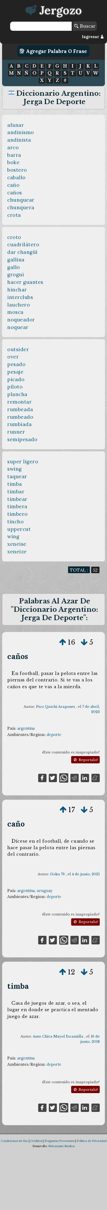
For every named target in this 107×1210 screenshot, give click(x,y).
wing (13, 536)
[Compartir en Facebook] (42, 777)
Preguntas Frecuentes (59, 1141)
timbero (17, 514)
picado (15, 379)
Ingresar (91, 36)
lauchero (18, 305)
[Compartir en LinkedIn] (85, 777)
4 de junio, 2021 (86, 874)
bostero (17, 170)
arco (13, 147)
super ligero (22, 461)
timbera (17, 506)
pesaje (15, 372)
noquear (18, 327)
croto (14, 237)
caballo (16, 177)
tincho (15, 521)
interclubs (20, 297)
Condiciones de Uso (14, 1141)
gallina (16, 259)
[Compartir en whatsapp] (63, 777)
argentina (26, 728)
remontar (19, 402)
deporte (54, 734)
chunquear (21, 200)
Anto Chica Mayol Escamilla (58, 1036)
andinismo (20, 132)
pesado (16, 364)
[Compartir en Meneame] (95, 777)
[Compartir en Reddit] (74, 777)
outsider (18, 349)
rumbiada (19, 424)
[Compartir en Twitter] (53, 777)
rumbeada (20, 409)
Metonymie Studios (61, 1146)
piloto (15, 387)
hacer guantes (25, 282)
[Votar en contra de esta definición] (84, 642)
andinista (19, 140)
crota (14, 215)
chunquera (21, 207)
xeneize (17, 551)
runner (16, 432)
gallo (13, 267)
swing (14, 469)
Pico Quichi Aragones (55, 707)
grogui (15, 274)
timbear (17, 499)
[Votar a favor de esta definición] (62, 642)
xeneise (16, 544)
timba (14, 484)
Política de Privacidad (91, 1141)
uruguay (44, 890)
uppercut (19, 529)
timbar (15, 491)
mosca (15, 312)
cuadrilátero (23, 244)
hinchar (17, 289)
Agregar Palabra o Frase (56, 51)
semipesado (22, 439)
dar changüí (22, 252)
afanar (15, 125)
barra (14, 155)
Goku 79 (57, 874)
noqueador (21, 319)
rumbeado (20, 417)
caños (14, 192)
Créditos (36, 1141)
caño (13, 185)
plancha (17, 394)
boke (13, 162)
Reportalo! (88, 760)
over (13, 357)
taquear (17, 476)
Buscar (86, 26)
